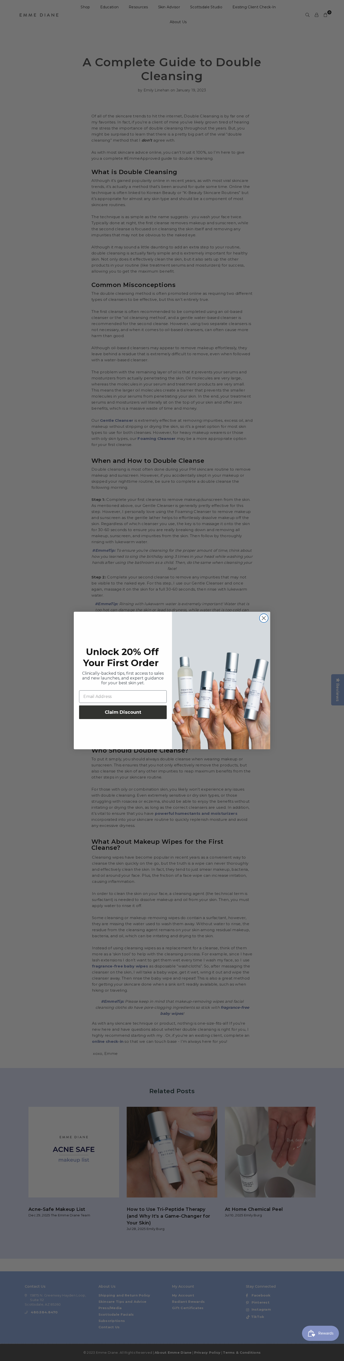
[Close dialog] (263, 618)
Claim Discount (123, 712)
